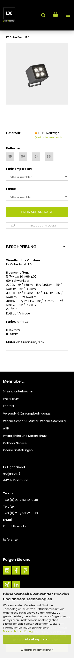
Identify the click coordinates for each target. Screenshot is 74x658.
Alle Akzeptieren (37, 639)
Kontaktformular (15, 526)
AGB (6, 428)
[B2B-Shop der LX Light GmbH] (8, 15)
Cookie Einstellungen (18, 450)
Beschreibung (21, 247)
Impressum (11, 399)
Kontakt (8, 406)
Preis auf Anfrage (37, 212)
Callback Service (15, 443)
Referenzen (11, 539)
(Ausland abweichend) (48, 137)
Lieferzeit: (13, 133)
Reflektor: (13, 148)
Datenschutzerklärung (18, 631)
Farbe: (11, 189)
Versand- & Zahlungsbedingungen (27, 413)
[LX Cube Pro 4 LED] (37, 73)
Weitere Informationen (37, 650)
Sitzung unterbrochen (18, 391)
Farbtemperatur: (19, 169)
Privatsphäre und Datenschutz (25, 436)
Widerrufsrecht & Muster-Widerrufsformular (34, 421)
